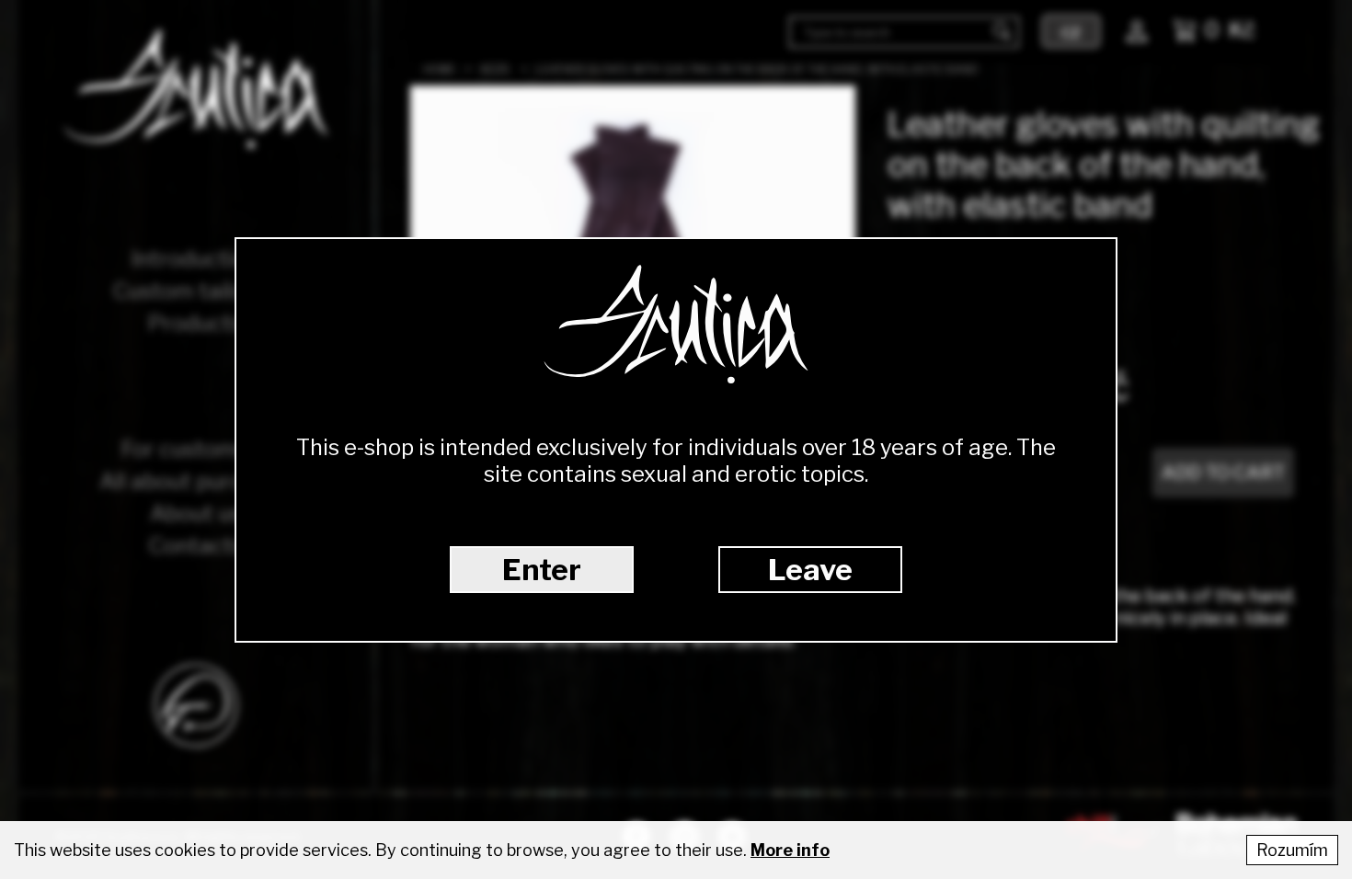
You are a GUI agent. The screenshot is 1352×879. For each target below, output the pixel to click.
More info (790, 850)
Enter (541, 570)
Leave (810, 570)
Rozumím (1292, 850)
